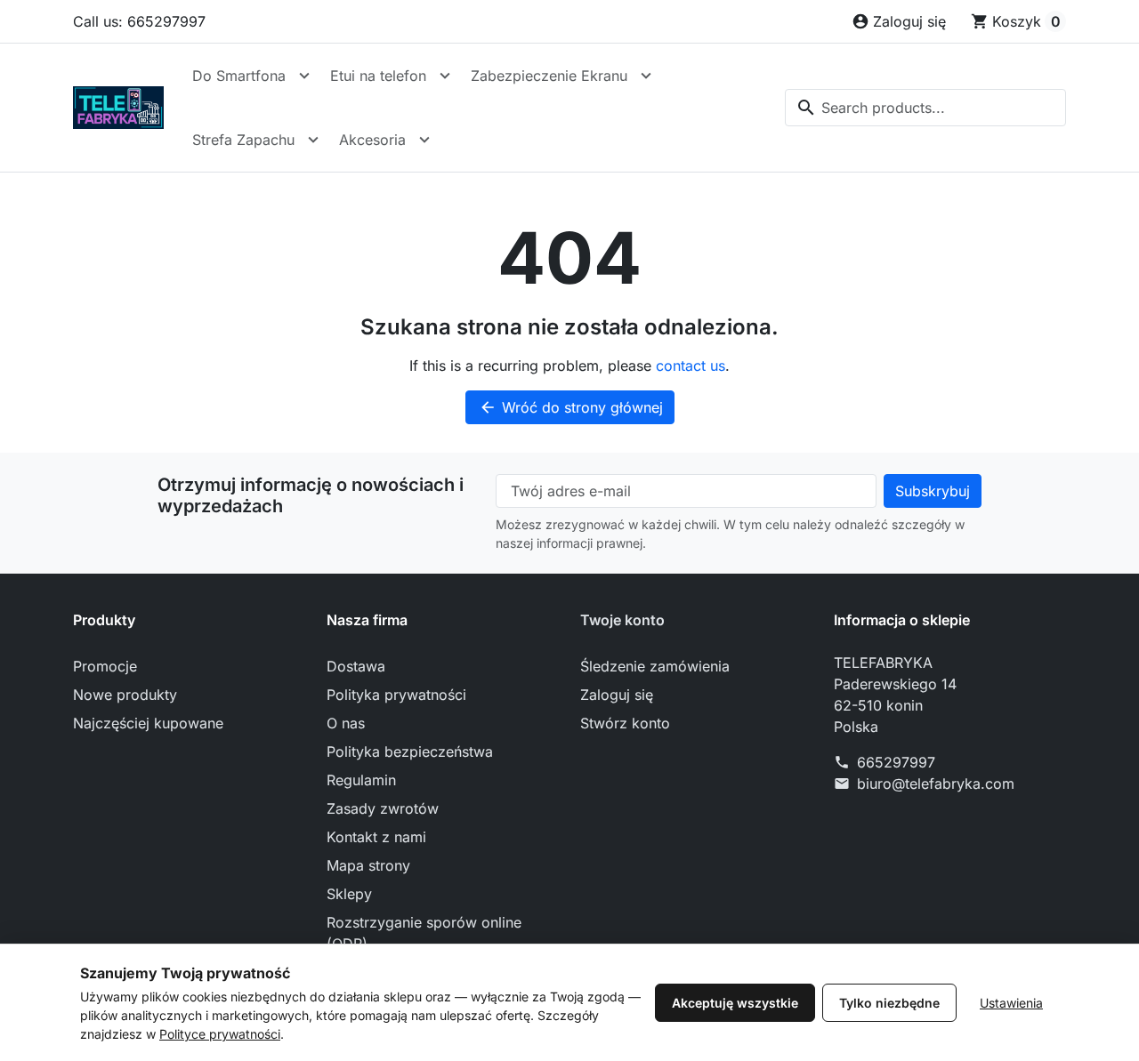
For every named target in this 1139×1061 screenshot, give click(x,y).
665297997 (896, 762)
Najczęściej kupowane (148, 723)
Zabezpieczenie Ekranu (549, 75)
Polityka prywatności (396, 694)
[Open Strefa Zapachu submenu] (313, 139)
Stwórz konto (625, 723)
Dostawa (356, 666)
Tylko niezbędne (889, 1002)
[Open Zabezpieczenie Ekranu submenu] (646, 75)
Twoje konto (622, 620)
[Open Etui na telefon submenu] (444, 75)
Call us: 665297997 (139, 21)
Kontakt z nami (376, 837)
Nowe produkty (125, 694)
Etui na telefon (378, 75)
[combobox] (925, 107)
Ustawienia (1011, 1002)
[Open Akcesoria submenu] (424, 139)
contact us (690, 365)
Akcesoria (372, 140)
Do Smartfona (239, 75)
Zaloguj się (616, 694)
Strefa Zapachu (243, 140)
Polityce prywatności (219, 1033)
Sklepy (349, 894)
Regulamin (361, 780)
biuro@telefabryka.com (935, 783)
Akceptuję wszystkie (735, 1002)
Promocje (105, 666)
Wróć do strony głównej (571, 407)
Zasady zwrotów (383, 808)
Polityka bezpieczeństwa (410, 751)
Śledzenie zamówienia (655, 666)
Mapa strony (368, 865)
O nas (346, 723)
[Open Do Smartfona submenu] (304, 75)
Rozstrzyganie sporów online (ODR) (424, 932)
